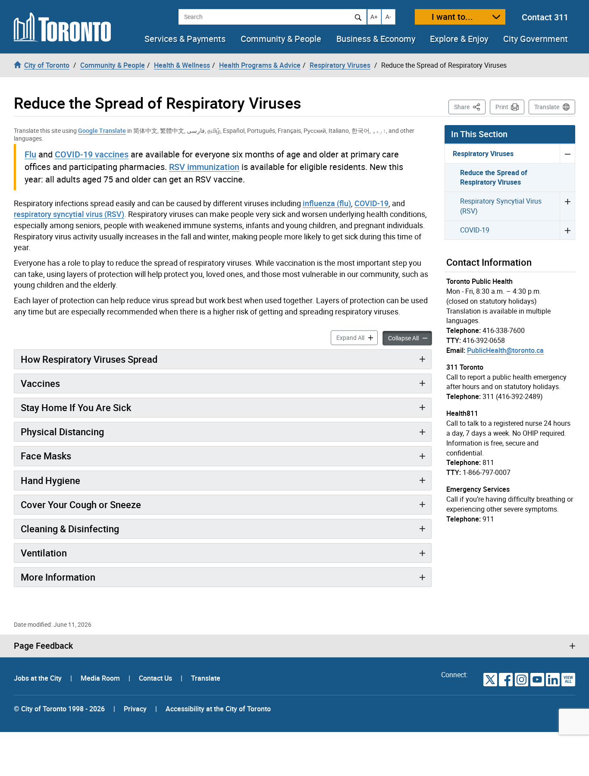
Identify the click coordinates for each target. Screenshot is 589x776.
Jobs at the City (38, 678)
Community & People (281, 39)
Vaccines (40, 383)
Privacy (135, 708)
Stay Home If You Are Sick (76, 407)
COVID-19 (371, 203)
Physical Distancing (62, 431)
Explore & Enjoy (459, 39)
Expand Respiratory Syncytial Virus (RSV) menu (567, 206)
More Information (58, 577)
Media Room (101, 678)
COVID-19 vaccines (91, 154)
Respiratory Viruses (483, 153)
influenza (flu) (327, 203)
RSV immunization (204, 167)
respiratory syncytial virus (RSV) (69, 214)
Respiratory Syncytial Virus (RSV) (501, 206)
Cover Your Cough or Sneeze (81, 504)
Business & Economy (375, 39)
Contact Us (156, 678)
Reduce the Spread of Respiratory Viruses (493, 177)
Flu (30, 154)
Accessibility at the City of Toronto (218, 708)
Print (501, 107)
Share (470, 106)
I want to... (452, 16)
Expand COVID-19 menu (567, 229)
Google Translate (102, 130)
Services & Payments (185, 39)
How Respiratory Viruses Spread (89, 359)
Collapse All (410, 337)
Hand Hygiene (50, 480)
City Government (535, 39)
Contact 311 (545, 17)
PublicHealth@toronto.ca (505, 350)
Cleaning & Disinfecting (70, 528)
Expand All (357, 337)
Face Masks (46, 455)
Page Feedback (43, 646)
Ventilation (44, 553)
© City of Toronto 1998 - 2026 (59, 708)
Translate (546, 107)
